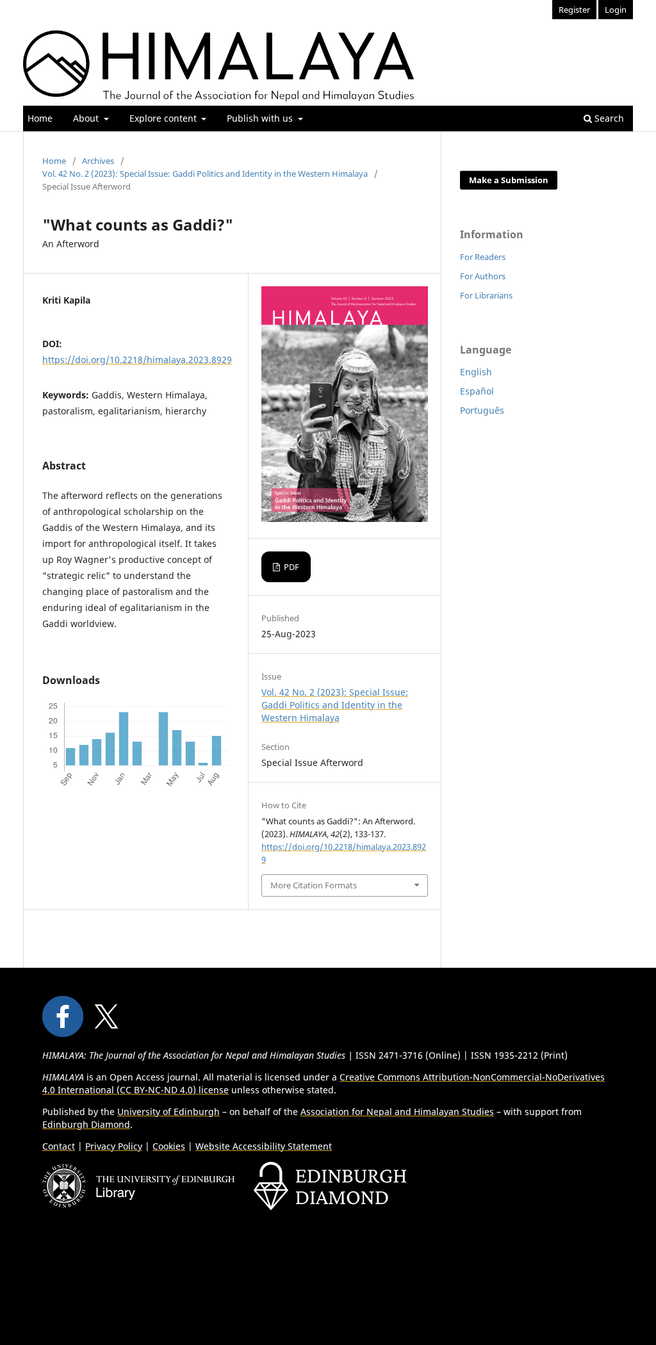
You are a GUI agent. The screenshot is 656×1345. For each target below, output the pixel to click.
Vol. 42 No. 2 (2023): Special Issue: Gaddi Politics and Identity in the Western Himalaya (205, 173)
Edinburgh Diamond (86, 1124)
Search (608, 118)
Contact (58, 1146)
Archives (98, 161)
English (476, 372)
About (87, 118)
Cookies (168, 1146)
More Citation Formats (313, 885)
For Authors (482, 276)
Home (40, 118)
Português (482, 410)
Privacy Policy (113, 1146)
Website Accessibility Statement (263, 1146)
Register (574, 9)
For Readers (482, 257)
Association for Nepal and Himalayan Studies (397, 1111)
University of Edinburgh (168, 1111)
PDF (290, 567)
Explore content (164, 118)
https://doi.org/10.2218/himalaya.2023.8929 (137, 360)
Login (616, 9)
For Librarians (486, 295)
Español (477, 391)
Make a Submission (508, 180)
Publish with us (261, 118)
